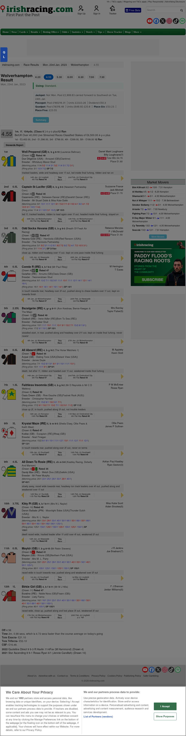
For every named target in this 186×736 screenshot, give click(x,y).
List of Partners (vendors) (98, 716)
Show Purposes (165, 716)
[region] (93, 711)
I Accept (165, 706)
